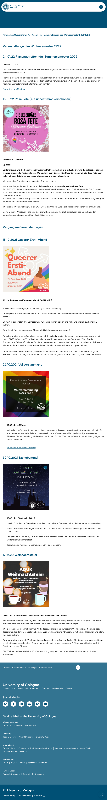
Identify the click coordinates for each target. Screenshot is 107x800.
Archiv (35, 35)
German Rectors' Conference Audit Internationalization (27, 748)
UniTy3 (13, 8)
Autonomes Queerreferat (15, 35)
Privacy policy (9, 688)
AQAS (22, 763)
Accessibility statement (28, 688)
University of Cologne (17, 6)
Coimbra (7, 725)
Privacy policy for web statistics (17, 796)
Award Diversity (26, 737)
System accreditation (37, 763)
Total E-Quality (9, 737)
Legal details (57, 688)
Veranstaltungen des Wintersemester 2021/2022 (67, 35)
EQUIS (14, 763)
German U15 (30, 725)
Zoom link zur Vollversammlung (21, 447)
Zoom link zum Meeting (14, 89)
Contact (69, 688)
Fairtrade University (11, 774)
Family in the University (33, 774)
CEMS (5, 763)
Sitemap (45, 688)
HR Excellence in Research (15, 751)
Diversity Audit (42, 737)
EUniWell (18, 725)
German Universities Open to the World (73, 748)
